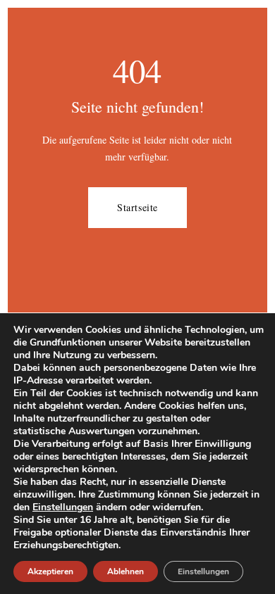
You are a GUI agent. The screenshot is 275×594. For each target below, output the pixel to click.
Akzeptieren (50, 571)
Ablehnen (125, 571)
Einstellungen (62, 507)
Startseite (137, 207)
